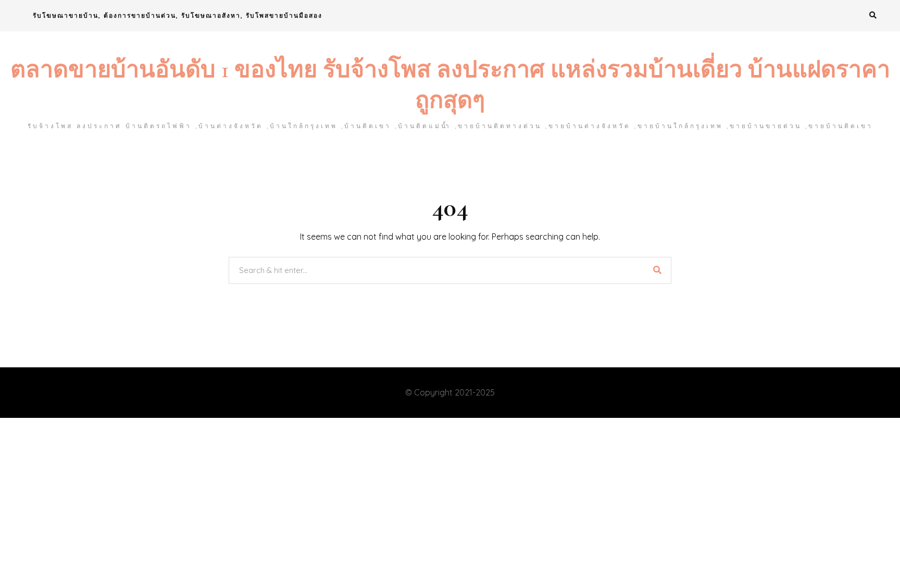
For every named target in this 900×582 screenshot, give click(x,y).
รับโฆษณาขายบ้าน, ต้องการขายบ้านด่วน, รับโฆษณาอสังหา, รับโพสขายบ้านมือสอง (177, 15)
